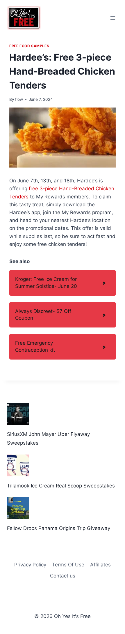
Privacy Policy (30, 565)
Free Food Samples (29, 46)
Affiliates (100, 565)
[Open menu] (112, 17)
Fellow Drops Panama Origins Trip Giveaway (58, 528)
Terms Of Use (68, 565)
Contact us (62, 576)
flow (19, 99)
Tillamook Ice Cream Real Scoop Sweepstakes (61, 486)
